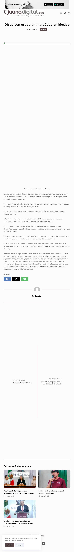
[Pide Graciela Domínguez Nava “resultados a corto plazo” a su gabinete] (20, 479)
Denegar (19, 545)
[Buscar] (65, 13)
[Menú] (69, 13)
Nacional (43, 29)
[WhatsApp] (24, 279)
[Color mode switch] (61, 13)
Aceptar (9, 545)
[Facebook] (7, 279)
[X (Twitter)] (16, 279)
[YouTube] (43, 543)
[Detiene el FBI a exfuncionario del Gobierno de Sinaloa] (54, 479)
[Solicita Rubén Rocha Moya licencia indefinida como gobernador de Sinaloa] (20, 509)
